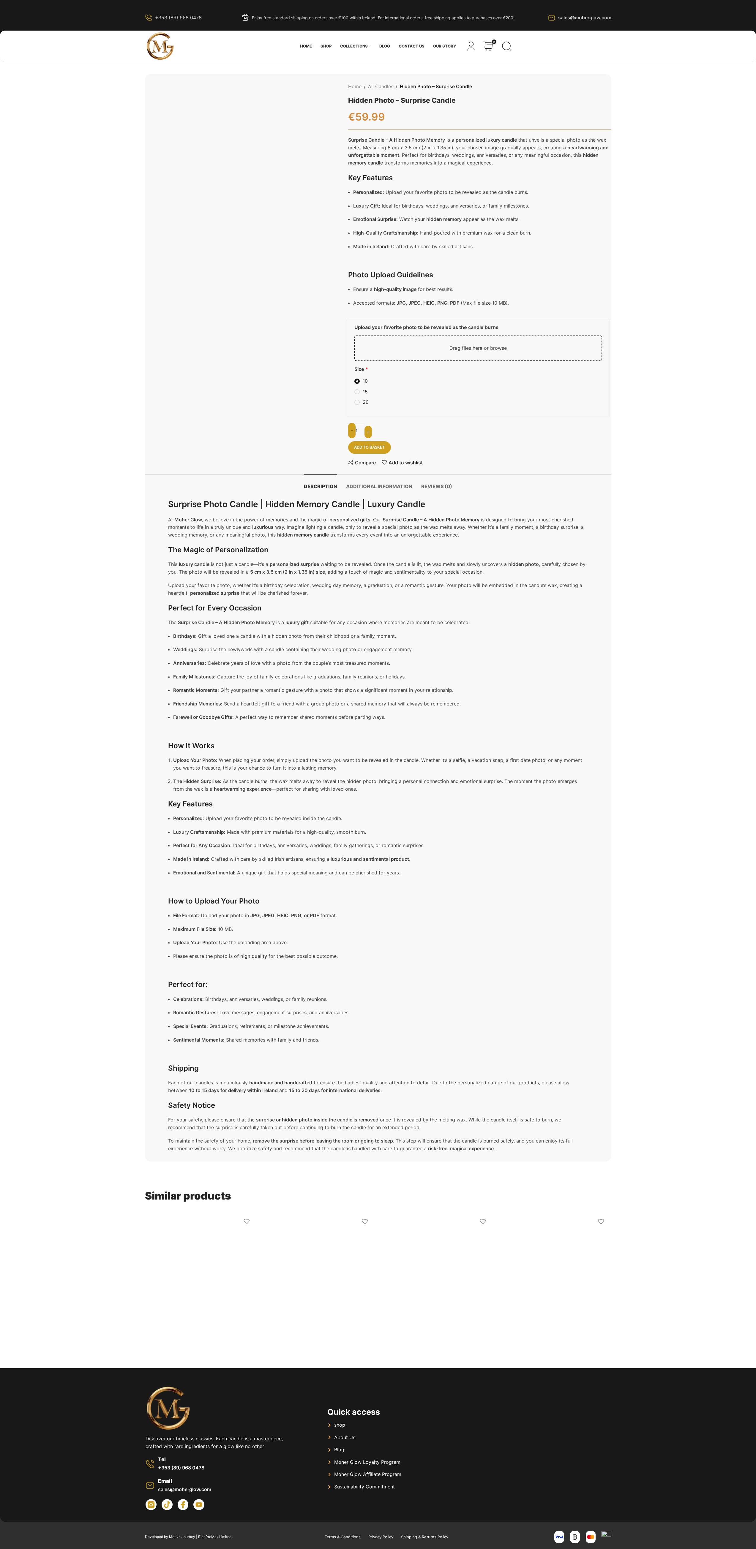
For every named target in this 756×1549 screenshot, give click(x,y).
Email (165, 1481)
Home (355, 86)
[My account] (471, 46)
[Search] (506, 46)
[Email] (150, 1485)
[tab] (320, 483)
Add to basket (369, 447)
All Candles (380, 86)
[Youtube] (198, 1504)
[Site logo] (160, 46)
